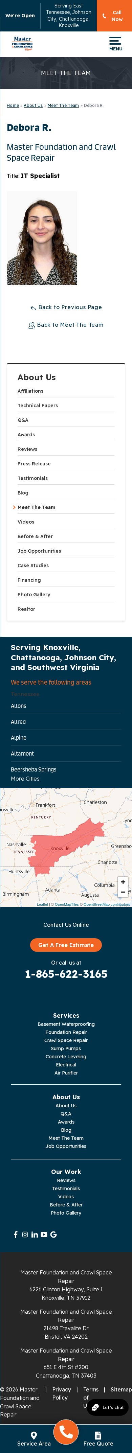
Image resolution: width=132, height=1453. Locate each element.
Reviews (27, 449)
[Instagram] (25, 1234)
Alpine (18, 737)
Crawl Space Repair (66, 1040)
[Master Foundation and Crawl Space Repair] (22, 44)
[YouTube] (44, 1234)
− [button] (123, 892)
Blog (23, 493)
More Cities (25, 778)
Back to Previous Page (69, 307)
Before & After (35, 536)
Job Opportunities (39, 551)
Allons (18, 705)
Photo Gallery (34, 595)
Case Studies (33, 565)
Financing (29, 580)
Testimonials (33, 478)
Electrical (66, 1065)
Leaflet (42, 904)
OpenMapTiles (67, 904)
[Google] (53, 1234)
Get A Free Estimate (66, 945)
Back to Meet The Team (69, 324)
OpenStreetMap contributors (107, 904)
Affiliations (30, 391)
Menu (115, 48)
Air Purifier (66, 1073)
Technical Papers (38, 405)
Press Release (34, 464)
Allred (18, 721)
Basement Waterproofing (66, 1024)
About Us (37, 377)
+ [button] (123, 882)
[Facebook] (16, 1234)
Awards (26, 435)
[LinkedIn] (34, 1234)
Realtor (26, 609)
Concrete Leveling (66, 1057)
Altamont (22, 753)
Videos (26, 522)
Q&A (23, 420)
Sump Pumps (66, 1048)
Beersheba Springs (34, 769)
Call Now (117, 15)
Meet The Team (37, 507)
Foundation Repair (66, 1032)
